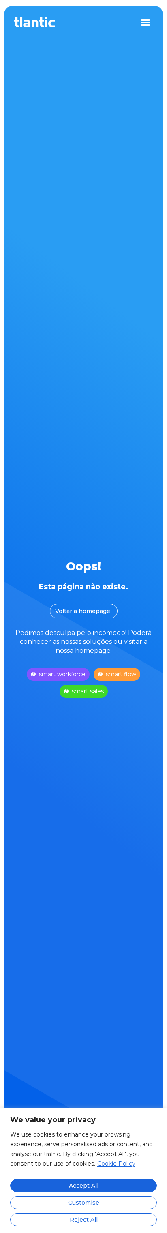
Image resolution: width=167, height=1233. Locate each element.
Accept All (83, 1185)
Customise (83, 1202)
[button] (145, 22)
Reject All (84, 1219)
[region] (83, 1170)
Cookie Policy (116, 1163)
